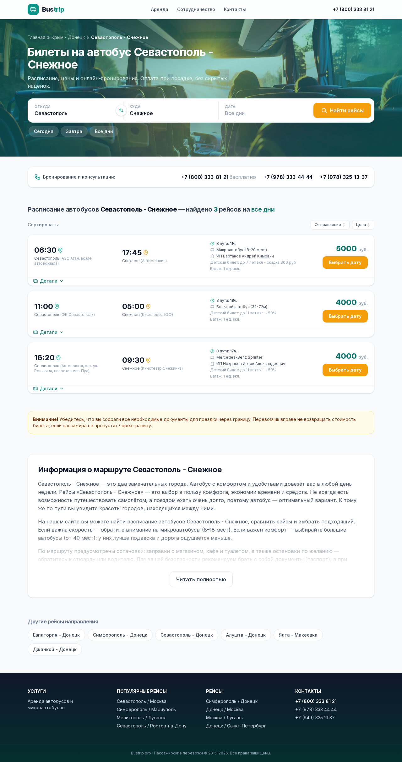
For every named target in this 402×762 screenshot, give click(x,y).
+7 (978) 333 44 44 (316, 709)
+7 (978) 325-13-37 (344, 177)
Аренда (159, 9)
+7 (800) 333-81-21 (218, 177)
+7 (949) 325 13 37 (315, 717)
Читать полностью (201, 579)
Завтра (74, 131)
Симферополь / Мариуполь (146, 709)
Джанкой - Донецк (55, 649)
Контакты (235, 9)
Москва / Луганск (225, 717)
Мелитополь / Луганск (141, 717)
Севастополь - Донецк (186, 635)
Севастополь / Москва (141, 701)
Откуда (43, 106)
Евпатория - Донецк (56, 635)
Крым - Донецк (68, 37)
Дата (230, 106)
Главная (36, 37)
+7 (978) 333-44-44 (287, 177)
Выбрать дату (345, 262)
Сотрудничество (196, 9)
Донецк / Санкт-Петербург (236, 725)
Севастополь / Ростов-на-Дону (152, 725)
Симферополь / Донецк (232, 701)
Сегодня (43, 131)
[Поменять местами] (121, 110)
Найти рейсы (347, 110)
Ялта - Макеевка (298, 635)
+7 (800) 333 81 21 (353, 9)
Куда (135, 106)
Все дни (104, 131)
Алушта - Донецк (246, 635)
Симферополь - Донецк (120, 635)
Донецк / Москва (224, 709)
